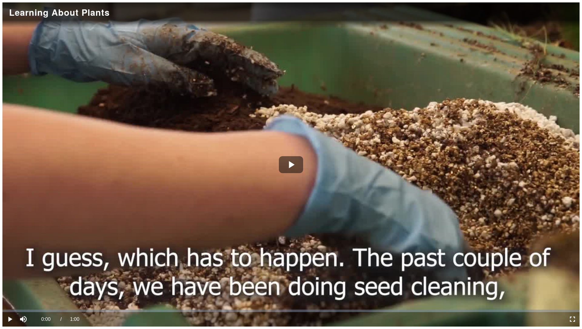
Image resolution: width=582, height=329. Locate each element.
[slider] (291, 311)
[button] (24, 319)
